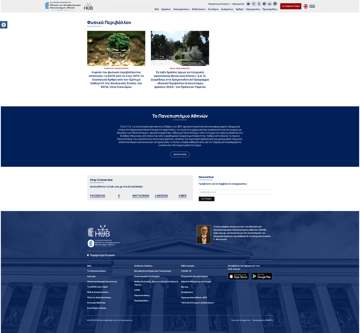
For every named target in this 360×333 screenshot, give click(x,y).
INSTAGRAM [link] (140, 195)
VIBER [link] (182, 195)
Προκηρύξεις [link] (270, 9)
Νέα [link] (157, 9)
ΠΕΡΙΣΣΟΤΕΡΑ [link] (180, 154)
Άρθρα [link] (239, 9)
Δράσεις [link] (166, 9)
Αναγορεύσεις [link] (181, 9)
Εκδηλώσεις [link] (198, 9)
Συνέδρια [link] (213, 9)
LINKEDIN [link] (161, 195)
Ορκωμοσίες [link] (253, 9)
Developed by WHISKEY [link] (263, 320)
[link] (3, 24)
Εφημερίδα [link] (238, 4)
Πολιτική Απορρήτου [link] (240, 320)
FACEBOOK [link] (97, 195)
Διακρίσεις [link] (227, 9)
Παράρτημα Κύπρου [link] (219, 4)
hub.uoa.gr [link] (234, 268)
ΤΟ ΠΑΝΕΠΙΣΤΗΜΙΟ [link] (291, 6)
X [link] (119, 195)
